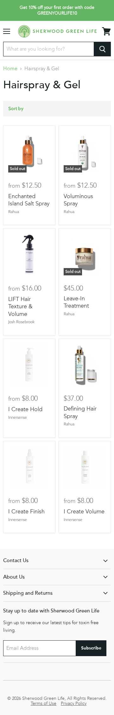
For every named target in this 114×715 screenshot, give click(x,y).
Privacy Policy (73, 703)
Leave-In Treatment (76, 302)
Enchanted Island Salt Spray (28, 200)
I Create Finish (26, 511)
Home (10, 69)
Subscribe (91, 648)
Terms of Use (43, 703)
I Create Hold (25, 409)
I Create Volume (84, 511)
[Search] (102, 49)
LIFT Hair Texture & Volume (20, 306)
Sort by (15, 108)
